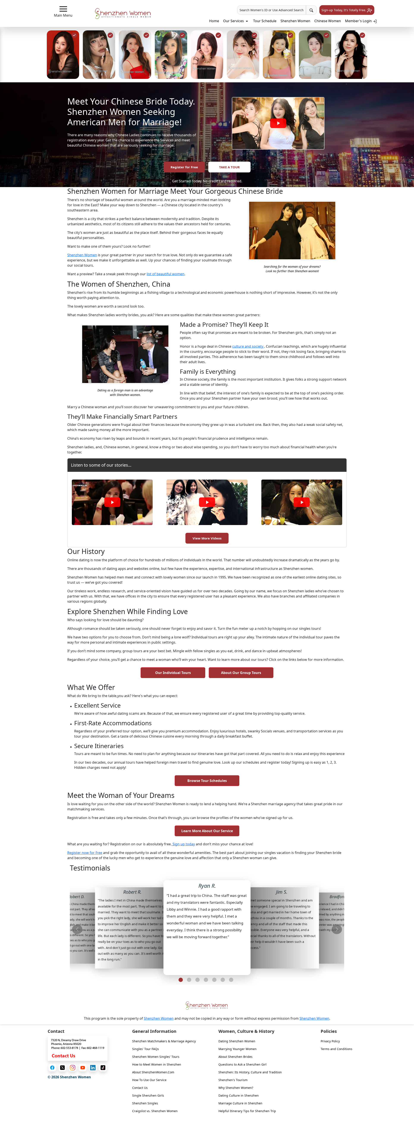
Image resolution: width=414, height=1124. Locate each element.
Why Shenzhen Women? (235, 1088)
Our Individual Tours (173, 672)
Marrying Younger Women (237, 1049)
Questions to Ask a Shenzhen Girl (242, 1064)
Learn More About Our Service (207, 831)
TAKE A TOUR (229, 167)
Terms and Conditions (336, 1049)
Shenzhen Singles (145, 1103)
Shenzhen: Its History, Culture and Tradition (250, 1072)
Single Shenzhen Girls (148, 1095)
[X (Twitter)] (62, 1067)
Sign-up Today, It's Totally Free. (344, 10)
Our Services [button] (234, 21)
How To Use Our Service (149, 1080)
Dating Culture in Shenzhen (238, 1095)
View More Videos (207, 538)
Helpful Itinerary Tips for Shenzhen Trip (247, 1111)
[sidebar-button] (63, 9)
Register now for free (84, 852)
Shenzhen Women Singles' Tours (155, 1057)
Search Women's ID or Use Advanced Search (272, 10)
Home (214, 21)
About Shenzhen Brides (235, 1057)
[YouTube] (82, 1067)
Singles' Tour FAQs (145, 1049)
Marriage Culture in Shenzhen (240, 1103)
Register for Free (184, 167)
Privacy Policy (330, 1041)
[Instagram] (72, 1067)
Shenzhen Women (295, 21)
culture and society (248, 346)
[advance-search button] (311, 10)
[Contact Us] (78, 1048)
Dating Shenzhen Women (236, 1041)
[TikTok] (103, 1067)
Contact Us (140, 1088)
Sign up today (183, 844)
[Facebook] (52, 1067)
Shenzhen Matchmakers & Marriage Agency (164, 1041)
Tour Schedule (264, 21)
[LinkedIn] (93, 1067)
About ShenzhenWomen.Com (153, 1072)
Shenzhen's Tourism (233, 1080)
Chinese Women (327, 21)
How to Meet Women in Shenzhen (156, 1064)
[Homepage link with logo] (207, 1005)
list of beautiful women (165, 274)
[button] (181, 980)
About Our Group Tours (241, 672)
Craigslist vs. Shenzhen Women (155, 1111)
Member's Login (359, 21)
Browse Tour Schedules (207, 780)
